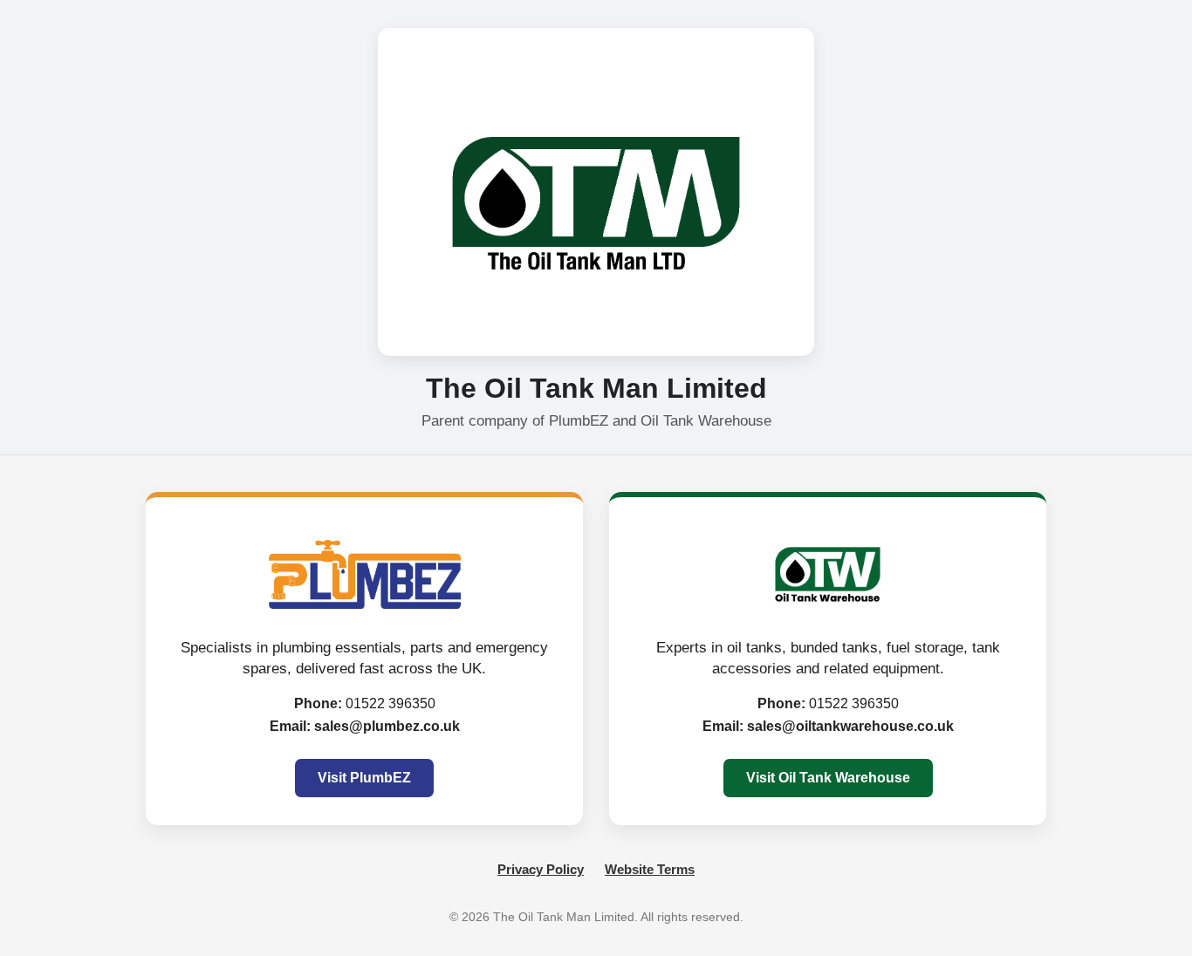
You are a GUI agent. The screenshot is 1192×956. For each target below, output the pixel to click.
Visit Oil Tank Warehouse (828, 777)
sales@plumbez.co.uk (387, 726)
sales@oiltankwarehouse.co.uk (850, 726)
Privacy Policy (540, 869)
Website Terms (650, 869)
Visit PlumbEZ (364, 777)
